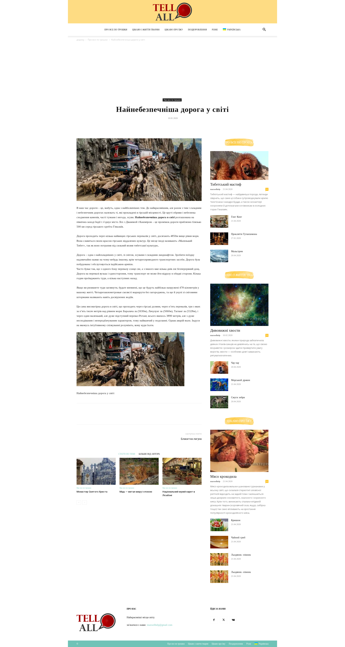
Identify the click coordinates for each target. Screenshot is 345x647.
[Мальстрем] (219, 256)
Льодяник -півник (241, 554)
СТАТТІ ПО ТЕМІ (126, 454)
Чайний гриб (238, 537)
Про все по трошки (115, 29)
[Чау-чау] (219, 367)
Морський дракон (240, 380)
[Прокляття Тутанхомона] (219, 238)
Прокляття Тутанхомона (244, 234)
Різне (215, 29)
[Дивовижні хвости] (239, 305)
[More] (189, 126)
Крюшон (235, 520)
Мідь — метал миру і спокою (135, 491)
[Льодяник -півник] (219, 559)
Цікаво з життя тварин (146, 29)
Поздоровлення (197, 29)
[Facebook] (155, 126)
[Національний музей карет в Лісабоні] (182, 471)
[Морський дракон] (219, 384)
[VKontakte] (233, 620)
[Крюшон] (219, 525)
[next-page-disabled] (84, 502)
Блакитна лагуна (191, 439)
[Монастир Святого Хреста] (96, 471)
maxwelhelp (215, 189)
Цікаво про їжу (174, 29)
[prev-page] (79, 502)
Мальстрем (237, 251)
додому (80, 39)
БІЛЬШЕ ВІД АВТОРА (149, 454)
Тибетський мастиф (225, 184)
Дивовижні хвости (225, 330)
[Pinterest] (172, 126)
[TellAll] (172, 12)
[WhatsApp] (180, 126)
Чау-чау (235, 363)
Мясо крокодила (223, 476)
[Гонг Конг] (219, 221)
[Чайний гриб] (219, 542)
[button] (264, 30)
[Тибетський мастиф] (239, 165)
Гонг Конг (236, 216)
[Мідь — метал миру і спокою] (139, 471)
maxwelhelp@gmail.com (159, 625)
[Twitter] (164, 126)
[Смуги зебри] (219, 402)
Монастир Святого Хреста (92, 491)
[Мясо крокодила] (239, 451)
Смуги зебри (238, 397)
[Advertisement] (172, 70)
